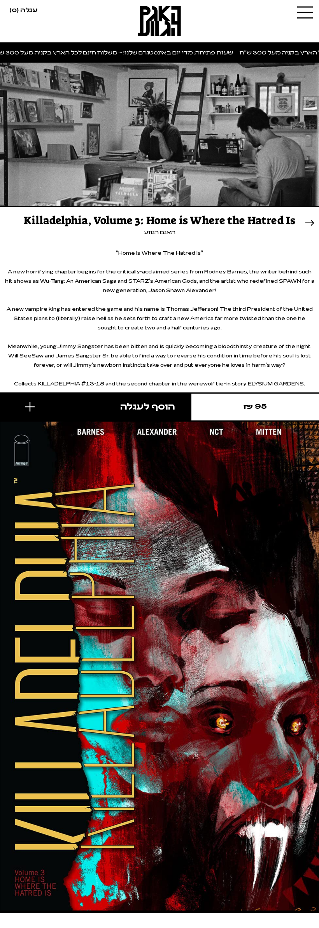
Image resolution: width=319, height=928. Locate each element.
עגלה (23, 9)
